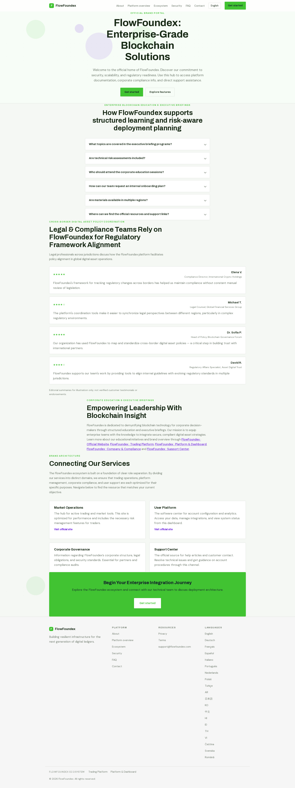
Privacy (162, 633)
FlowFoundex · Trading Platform (132, 444)
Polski (208, 679)
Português (211, 666)
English (215, 5)
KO (206, 705)
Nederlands (211, 673)
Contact (199, 6)
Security (176, 6)
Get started (235, 5)
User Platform (165, 507)
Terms (162, 640)
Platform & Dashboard (123, 771)
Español (209, 653)
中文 (207, 711)
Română (209, 757)
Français (210, 646)
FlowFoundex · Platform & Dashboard (181, 444)
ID (206, 724)
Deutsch (210, 640)
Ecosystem (161, 6)
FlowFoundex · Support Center (168, 449)
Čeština (209, 744)
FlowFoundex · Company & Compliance (114, 449)
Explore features (160, 92)
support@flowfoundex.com (174, 646)
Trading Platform (98, 771)
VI (206, 738)
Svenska (210, 751)
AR (206, 692)
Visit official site (63, 529)
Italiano (209, 660)
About (120, 6)
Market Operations (68, 507)
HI (206, 718)
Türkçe (209, 685)
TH (206, 731)
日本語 (209, 698)
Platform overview (139, 6)
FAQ (188, 6)
